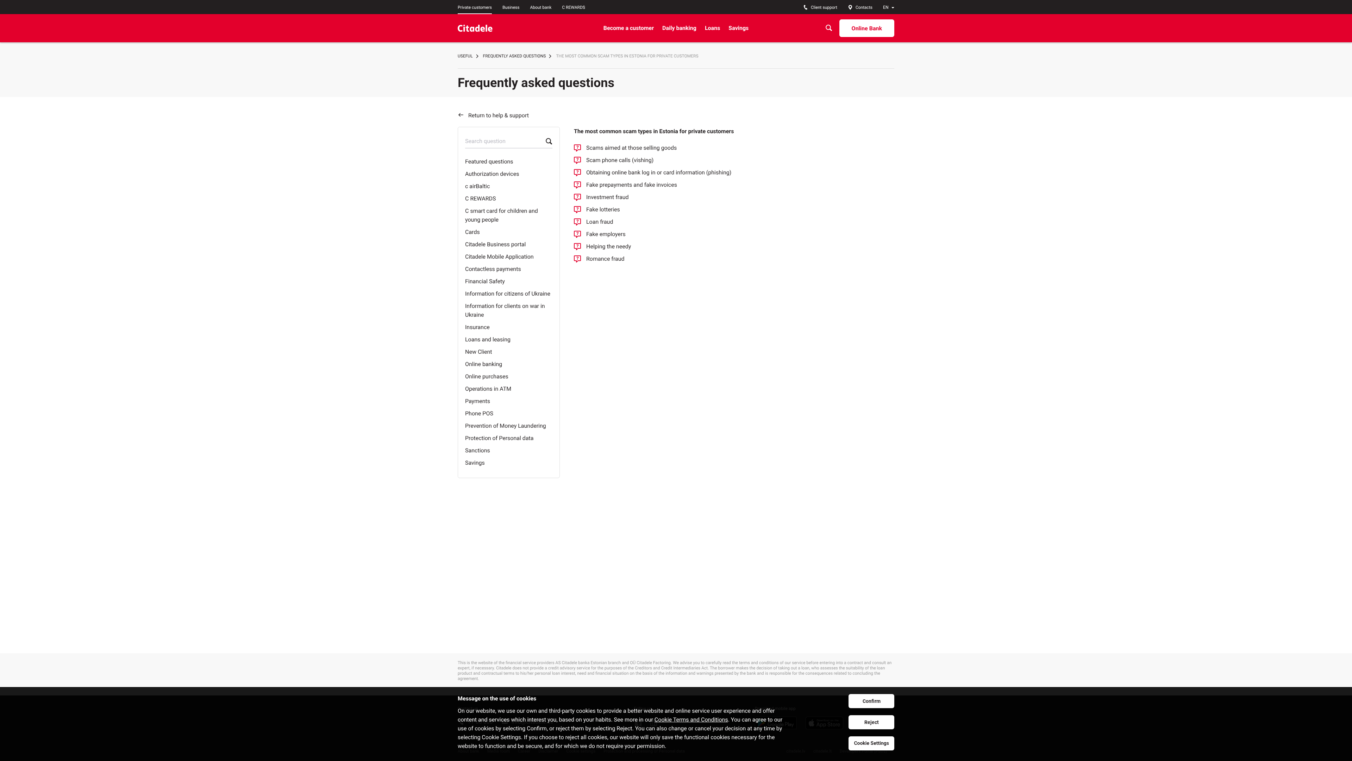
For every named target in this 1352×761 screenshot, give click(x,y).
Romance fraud (605, 258)
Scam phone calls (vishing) (619, 160)
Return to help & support (498, 115)
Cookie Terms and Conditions (691, 719)
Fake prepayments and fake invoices (631, 184)
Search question (485, 141)
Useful (465, 56)
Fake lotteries (603, 209)
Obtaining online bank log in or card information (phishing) (658, 172)
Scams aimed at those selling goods (631, 147)
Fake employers (606, 234)
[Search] (828, 28)
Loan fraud (599, 221)
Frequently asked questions (514, 56)
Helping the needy (608, 246)
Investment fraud (607, 197)
